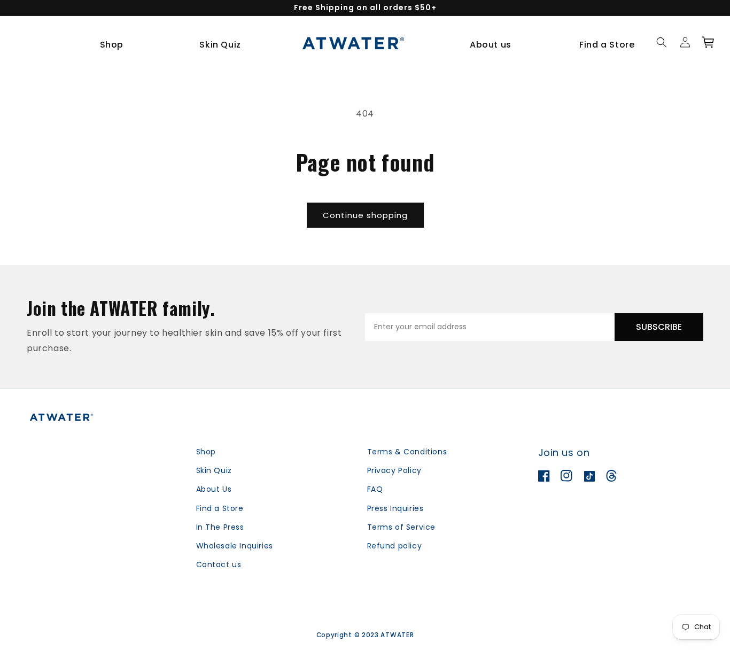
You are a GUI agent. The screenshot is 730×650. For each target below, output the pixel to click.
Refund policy (394, 545)
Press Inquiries (395, 508)
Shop (206, 451)
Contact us (219, 564)
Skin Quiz (214, 470)
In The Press (220, 527)
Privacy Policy (394, 470)
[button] (116, 45)
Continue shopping (365, 215)
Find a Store (220, 508)
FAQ (375, 489)
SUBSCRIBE (659, 327)
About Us (214, 489)
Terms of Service (401, 527)
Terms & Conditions (407, 451)
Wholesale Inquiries (234, 545)
